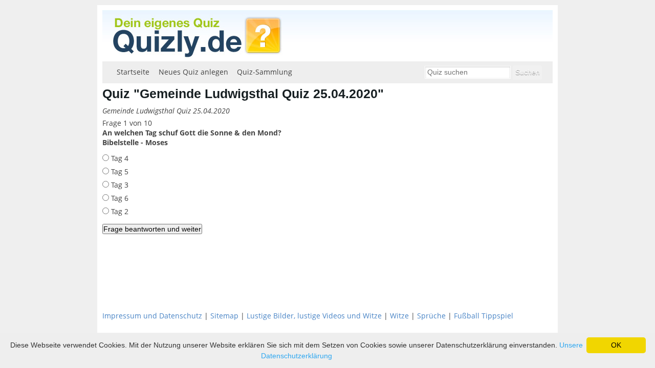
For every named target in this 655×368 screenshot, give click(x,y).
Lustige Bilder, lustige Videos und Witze (314, 315)
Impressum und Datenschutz (152, 315)
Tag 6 (118, 198)
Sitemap (224, 315)
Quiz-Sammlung (264, 72)
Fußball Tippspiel (483, 315)
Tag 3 (118, 185)
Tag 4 (118, 158)
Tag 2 (118, 211)
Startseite (133, 72)
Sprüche (431, 315)
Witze (399, 315)
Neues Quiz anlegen (193, 72)
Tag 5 (118, 171)
